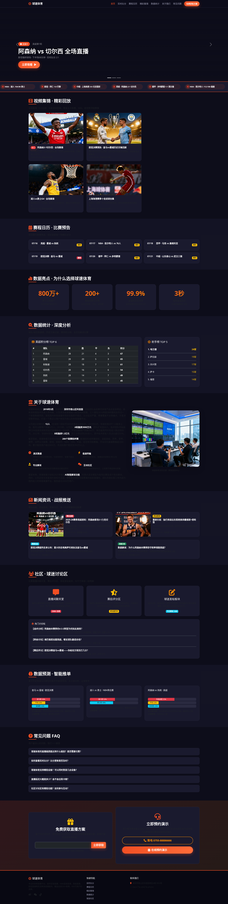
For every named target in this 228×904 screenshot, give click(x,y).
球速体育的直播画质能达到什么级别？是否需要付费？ (56, 751)
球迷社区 (90, 898)
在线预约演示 (159, 850)
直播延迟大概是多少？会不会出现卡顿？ (50, 779)
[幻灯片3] (119, 77)
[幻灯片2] (114, 77)
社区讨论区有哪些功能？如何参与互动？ (50, 788)
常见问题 (177, 3)
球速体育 (37, 3)
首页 (113, 3)
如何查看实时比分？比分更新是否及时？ (50, 760)
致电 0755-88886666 (159, 840)
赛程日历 (133, 3)
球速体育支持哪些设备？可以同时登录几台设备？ (54, 769)
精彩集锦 (144, 3)
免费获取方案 (191, 4)
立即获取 (98, 845)
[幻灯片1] (109, 77)
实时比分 (122, 3)
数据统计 (155, 3)
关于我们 (166, 3)
